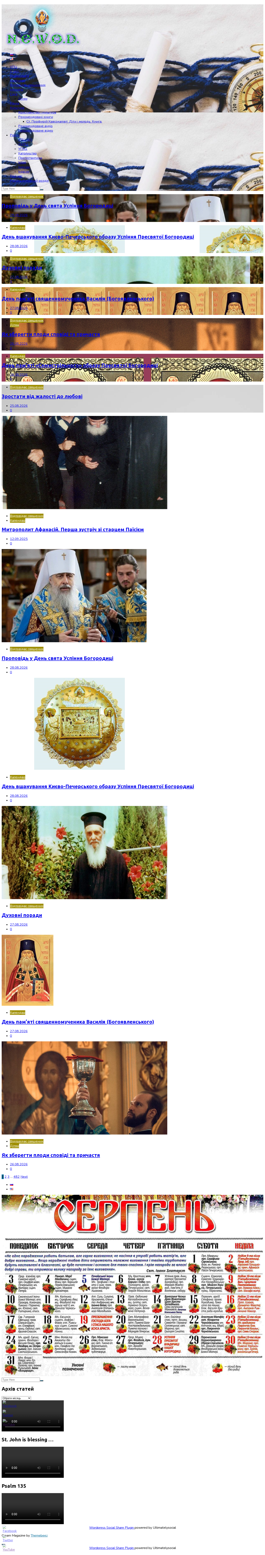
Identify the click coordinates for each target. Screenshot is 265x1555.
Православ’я (19, 76)
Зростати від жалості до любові (42, 396)
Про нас (16, 176)
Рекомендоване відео (35, 130)
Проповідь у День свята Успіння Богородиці (57, 205)
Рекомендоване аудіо (35, 126)
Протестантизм (30, 158)
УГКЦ (22, 149)
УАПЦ (23, 144)
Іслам (22, 162)
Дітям (22, 98)
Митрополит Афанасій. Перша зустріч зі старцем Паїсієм (73, 529)
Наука (14, 103)
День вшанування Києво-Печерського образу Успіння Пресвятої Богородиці (98, 237)
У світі (14, 71)
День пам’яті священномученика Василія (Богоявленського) (78, 298)
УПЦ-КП (25, 139)
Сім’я (13, 94)
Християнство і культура (37, 112)
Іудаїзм (23, 171)
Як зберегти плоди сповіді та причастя (51, 334)
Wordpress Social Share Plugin (112, 1527)
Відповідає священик (26, 196)
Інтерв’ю (16, 89)
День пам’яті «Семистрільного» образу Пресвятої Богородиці (80, 365)
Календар (17, 80)
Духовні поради (22, 267)
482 (16, 1176)
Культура (17, 108)
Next (24, 1176)
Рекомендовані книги (35, 117)
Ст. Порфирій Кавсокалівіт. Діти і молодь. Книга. (64, 121)
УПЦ (13, 67)
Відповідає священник (28, 85)
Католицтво (27, 153)
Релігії (15, 135)
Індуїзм (24, 167)
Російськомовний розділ (29, 180)
